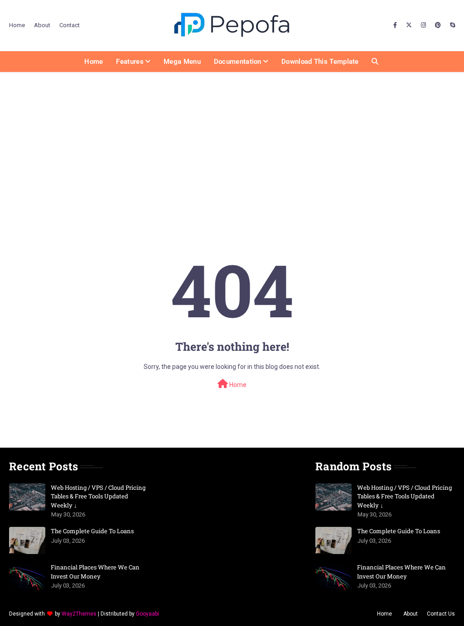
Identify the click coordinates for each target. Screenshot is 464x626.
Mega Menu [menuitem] (182, 61)
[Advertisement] (232, 139)
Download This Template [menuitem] (320, 61)
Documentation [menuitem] (237, 61)
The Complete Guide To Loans (92, 531)
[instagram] (423, 25)
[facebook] (395, 25)
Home (17, 25)
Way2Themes (79, 614)
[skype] (451, 25)
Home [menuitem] (93, 61)
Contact (69, 25)
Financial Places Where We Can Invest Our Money (95, 571)
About (42, 25)
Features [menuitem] (129, 61)
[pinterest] (438, 25)
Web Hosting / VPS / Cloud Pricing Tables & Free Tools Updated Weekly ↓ (98, 496)
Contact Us (441, 614)
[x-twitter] (409, 25)
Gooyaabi (147, 614)
